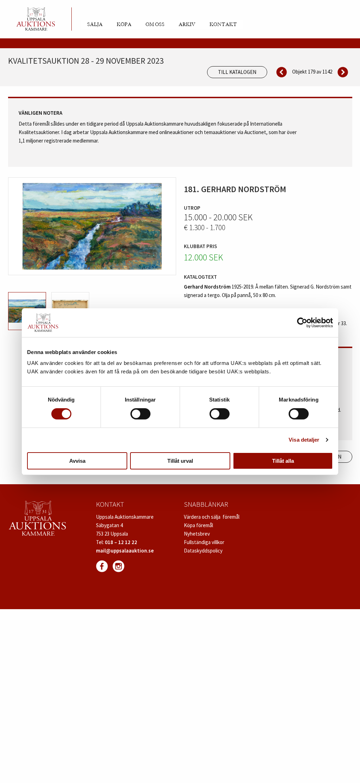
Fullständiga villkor (204, 542)
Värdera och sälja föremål (211, 516)
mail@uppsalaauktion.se (125, 550)
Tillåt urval (180, 461)
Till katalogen (237, 72)
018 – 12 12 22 (121, 542)
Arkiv (187, 24)
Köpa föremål (198, 525)
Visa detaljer (304, 440)
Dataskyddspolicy (203, 550)
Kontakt (223, 24)
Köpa (124, 24)
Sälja (95, 24)
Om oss (155, 24)
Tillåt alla (283, 461)
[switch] (140, 413)
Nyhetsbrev (197, 533)
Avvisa (77, 461)
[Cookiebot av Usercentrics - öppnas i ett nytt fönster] (302, 322)
